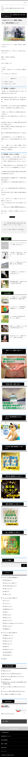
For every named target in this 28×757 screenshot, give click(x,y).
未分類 (4, 658)
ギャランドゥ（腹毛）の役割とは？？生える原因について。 (13, 230)
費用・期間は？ (7, 655)
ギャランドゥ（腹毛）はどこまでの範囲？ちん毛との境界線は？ (18, 263)
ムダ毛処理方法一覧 (7, 679)
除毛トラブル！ (7, 626)
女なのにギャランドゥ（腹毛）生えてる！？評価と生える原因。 (18, 336)
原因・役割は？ (7, 580)
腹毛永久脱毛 (3, 747)
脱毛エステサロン (8, 638)
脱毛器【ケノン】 (8, 649)
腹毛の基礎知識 (4, 740)
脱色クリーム (7, 617)
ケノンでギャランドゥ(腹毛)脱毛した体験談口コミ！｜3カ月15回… (18, 307)
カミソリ (6, 600)
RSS (6, 721)
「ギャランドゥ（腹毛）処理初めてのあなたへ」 (14, 207)
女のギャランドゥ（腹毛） (9, 583)
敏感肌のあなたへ (8, 609)
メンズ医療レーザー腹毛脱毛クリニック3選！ (12, 694)
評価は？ (6, 591)
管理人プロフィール (7, 670)
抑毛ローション (7, 606)
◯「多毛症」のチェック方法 (8, 83)
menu (25, 2)
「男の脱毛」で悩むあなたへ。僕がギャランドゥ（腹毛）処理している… (18, 254)
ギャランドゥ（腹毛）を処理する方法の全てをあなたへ (14, 691)
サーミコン (6, 603)
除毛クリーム (7, 620)
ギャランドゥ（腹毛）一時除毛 (9, 598)
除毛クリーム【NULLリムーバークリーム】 (13, 623)
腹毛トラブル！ (8, 16)
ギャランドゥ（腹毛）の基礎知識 (6, 8)
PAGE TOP (15, 728)
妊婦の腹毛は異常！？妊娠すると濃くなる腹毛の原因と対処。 (18, 282)
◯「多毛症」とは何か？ (7, 81)
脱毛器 (5, 646)
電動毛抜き (6, 628)
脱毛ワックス (7, 614)
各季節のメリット (8, 635)
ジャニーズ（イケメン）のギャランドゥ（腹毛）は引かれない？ (18, 243)
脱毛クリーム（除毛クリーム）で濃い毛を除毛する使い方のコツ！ (18, 326)
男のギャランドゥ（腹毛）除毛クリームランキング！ (13, 676)
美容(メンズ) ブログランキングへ (7, 713)
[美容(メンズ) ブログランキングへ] (5, 707)
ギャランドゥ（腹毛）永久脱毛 (9, 632)
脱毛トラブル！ (7, 643)
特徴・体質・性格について (17, 8)
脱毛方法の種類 (7, 652)
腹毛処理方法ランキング (6, 736)
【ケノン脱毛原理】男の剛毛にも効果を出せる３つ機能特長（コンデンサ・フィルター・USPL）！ (14, 224)
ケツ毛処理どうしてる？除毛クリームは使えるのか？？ (18, 272)
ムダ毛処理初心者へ (5, 732)
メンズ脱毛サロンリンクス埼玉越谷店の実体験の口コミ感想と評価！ (18, 297)
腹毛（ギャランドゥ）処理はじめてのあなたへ (12, 673)
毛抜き (5, 611)
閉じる (14, 78)
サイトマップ (3, 751)
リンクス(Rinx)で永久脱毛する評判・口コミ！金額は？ (17, 317)
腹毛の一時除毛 (4, 743)
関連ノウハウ (7, 594)
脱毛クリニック (7, 640)
